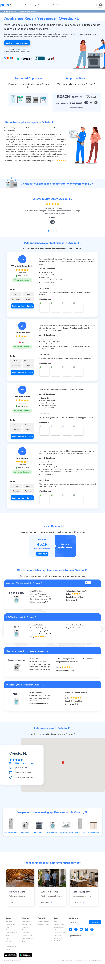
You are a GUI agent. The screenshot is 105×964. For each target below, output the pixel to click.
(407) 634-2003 (20, 49)
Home (8, 949)
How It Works (10, 924)
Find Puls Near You (12, 933)
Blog (34, 5)
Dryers (24, 941)
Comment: (33, 594)
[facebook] (70, 929)
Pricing (20, 5)
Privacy (56, 922)
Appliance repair (33, 11)
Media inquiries (11, 946)
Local (14, 11)
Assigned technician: (74, 591)
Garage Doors (26, 924)
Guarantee (57, 935)
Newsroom (9, 944)
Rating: (69, 594)
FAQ (7, 927)
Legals (56, 918)
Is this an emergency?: (38, 602)
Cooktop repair (93, 832)
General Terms (59, 924)
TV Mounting (26, 922)
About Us (9, 922)
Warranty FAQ (58, 930)
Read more (13, 902)
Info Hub (8, 941)
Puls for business (43, 922)
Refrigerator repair (11, 832)
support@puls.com (75, 936)
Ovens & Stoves (27, 935)
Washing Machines (28, 938)
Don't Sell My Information (58, 939)
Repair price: (71, 600)
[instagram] (92, 929)
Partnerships (42, 918)
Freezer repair (80, 832)
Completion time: (72, 597)
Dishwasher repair (66, 832)
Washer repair (52, 832)
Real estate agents (44, 924)
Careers (8, 938)
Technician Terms (60, 933)
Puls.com (7, 11)
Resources (25, 918)
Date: (31, 591)
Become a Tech (43, 5)
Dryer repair (25, 832)
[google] (86, 929)
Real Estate (54, 5)
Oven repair (38, 832)
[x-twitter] (76, 929)
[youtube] (81, 929)
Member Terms (59, 927)
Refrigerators (26, 930)
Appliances (25, 927)
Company (9, 918)
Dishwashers (26, 933)
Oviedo (23, 11)
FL (18, 11)
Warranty (28, 5)
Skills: (12, 289)
